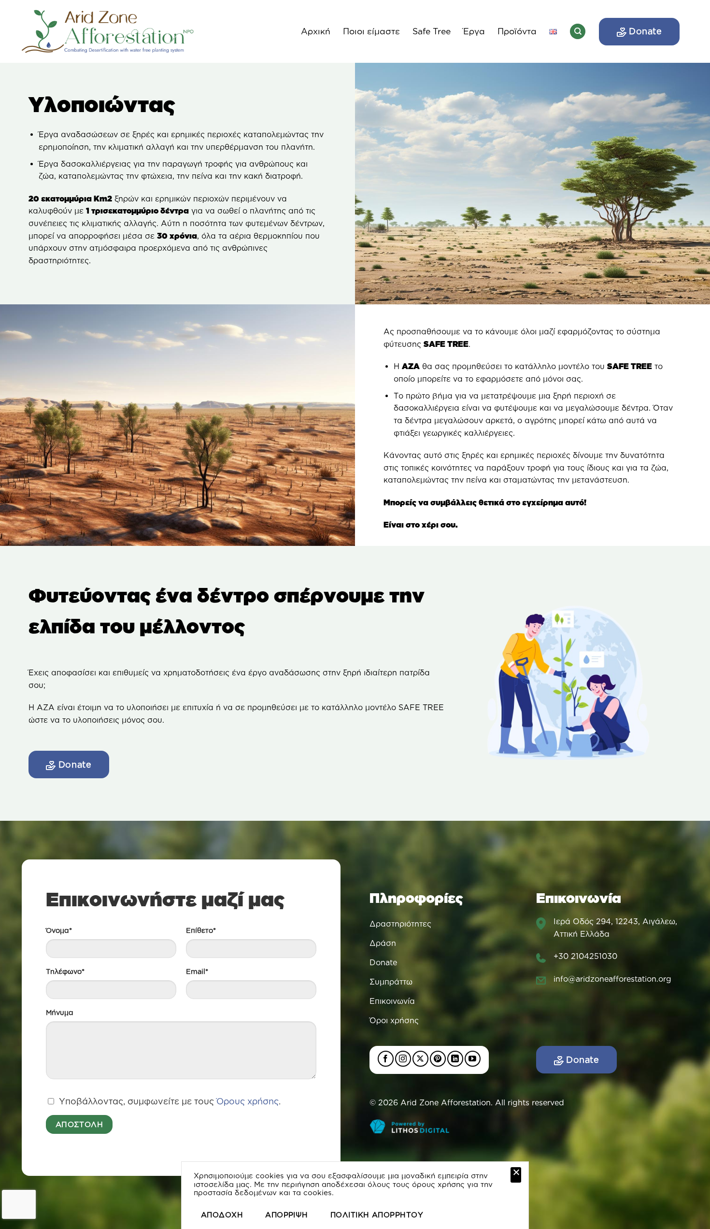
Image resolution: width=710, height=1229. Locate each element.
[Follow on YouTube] (473, 1059)
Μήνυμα (59, 1012)
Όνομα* (59, 930)
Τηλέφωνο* (65, 971)
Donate (644, 31)
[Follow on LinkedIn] (455, 1059)
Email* (197, 971)
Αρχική (315, 31)
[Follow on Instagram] (403, 1059)
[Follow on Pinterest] (438, 1059)
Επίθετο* (201, 930)
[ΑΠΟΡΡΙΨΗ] (516, 1175)
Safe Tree (431, 31)
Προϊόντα (517, 31)
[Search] (577, 32)
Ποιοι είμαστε (371, 31)
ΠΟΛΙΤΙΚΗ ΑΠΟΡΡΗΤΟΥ (376, 1215)
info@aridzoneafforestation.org (612, 978)
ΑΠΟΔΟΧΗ (222, 1215)
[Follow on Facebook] (386, 1059)
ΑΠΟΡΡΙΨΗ (286, 1215)
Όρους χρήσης (247, 1101)
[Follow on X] (420, 1059)
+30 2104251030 (585, 956)
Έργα (474, 31)
